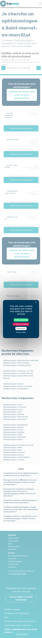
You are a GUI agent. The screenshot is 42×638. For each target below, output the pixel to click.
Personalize (21, 328)
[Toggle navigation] (40, 3)
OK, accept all (21, 320)
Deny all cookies (21, 324)
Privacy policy (21, 332)
